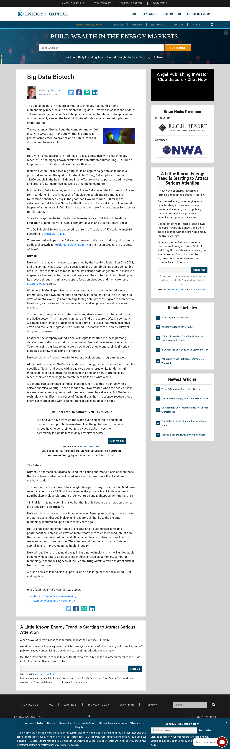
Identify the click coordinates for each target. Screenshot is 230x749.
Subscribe (199, 270)
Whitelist (71, 704)
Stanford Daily (36, 283)
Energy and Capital (177, 289)
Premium (151, 704)
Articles (118, 24)
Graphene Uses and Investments (54, 600)
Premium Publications (90, 24)
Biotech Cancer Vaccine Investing (54, 596)
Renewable (150, 14)
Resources (158, 24)
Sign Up (135, 668)
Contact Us (30, 704)
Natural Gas (172, 14)
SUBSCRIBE (178, 48)
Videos (196, 24)
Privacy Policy (200, 289)
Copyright (127, 704)
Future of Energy (199, 14)
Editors (178, 24)
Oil (134, 14)
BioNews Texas (54, 233)
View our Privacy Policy (88, 446)
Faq (51, 704)
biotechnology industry (73, 244)
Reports (137, 24)
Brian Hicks (55, 90)
